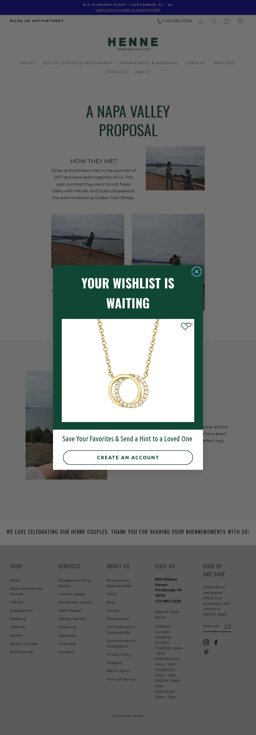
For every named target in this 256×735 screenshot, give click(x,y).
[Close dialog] (196, 271)
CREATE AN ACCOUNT (128, 457)
